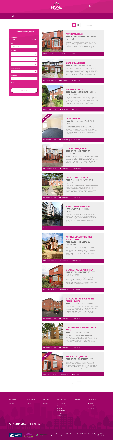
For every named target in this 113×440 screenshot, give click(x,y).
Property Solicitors (62, 406)
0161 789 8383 (33, 424)
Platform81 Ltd (100, 436)
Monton (12, 403)
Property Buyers (62, 403)
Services (62, 16)
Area (12, 43)
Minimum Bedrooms (15, 68)
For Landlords (61, 410)
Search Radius (14, 50)
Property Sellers (62, 413)
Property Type (14, 75)
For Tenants (61, 408)
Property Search (14, 37)
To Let (50, 16)
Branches (23, 16)
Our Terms (91, 408)
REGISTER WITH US (98, 6)
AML (75, 16)
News (84, 16)
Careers (60, 415)
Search (29, 403)
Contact (95, 16)
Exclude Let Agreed (17, 83)
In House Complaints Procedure (96, 406)
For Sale (39, 16)
